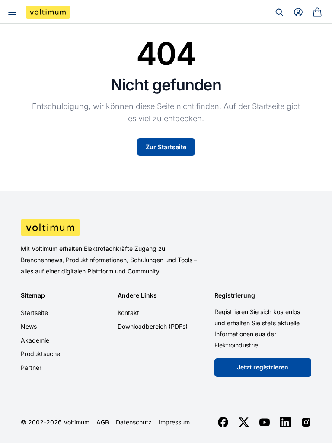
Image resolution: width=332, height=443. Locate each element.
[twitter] (244, 422)
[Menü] (12, 12)
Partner (31, 367)
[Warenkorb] (317, 12)
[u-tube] (264, 422)
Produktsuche (40, 353)
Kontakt (128, 312)
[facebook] (223, 422)
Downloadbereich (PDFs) (153, 326)
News (29, 326)
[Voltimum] (48, 12)
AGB (102, 422)
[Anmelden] (298, 12)
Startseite (34, 312)
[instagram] (306, 422)
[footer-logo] (166, 227)
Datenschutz (134, 422)
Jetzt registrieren (262, 367)
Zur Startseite (166, 147)
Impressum (174, 422)
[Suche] (279, 12)
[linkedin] (285, 422)
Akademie (35, 340)
